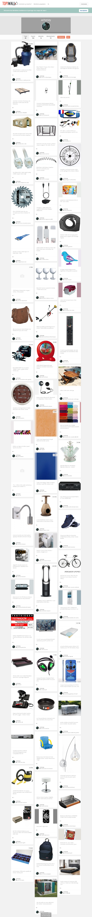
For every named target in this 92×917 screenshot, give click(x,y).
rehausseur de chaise (46, 768)
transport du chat (69, 310)
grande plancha (21, 647)
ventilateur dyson (45, 610)
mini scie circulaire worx (24, 223)
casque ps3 (44, 689)
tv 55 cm (67, 361)
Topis (25, 37)
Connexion (84, 4)
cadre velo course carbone (72, 587)
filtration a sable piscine (23, 80)
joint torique (20, 880)
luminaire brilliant (70, 787)
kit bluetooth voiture (46, 406)
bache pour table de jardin (72, 732)
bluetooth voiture (22, 802)
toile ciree (43, 491)
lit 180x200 (67, 893)
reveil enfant (44, 377)
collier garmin (68, 246)
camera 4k (20, 722)
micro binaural (45, 115)
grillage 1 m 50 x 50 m (70, 179)
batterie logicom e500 (46, 219)
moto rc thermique (46, 77)
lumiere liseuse (21, 544)
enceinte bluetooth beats (24, 607)
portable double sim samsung (73, 617)
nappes (43, 449)
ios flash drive (44, 259)
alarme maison (21, 576)
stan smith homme (70, 547)
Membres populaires (40, 4)
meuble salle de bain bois (71, 507)
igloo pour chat (45, 530)
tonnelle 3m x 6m (21, 143)
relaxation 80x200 (22, 112)
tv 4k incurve (44, 649)
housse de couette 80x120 (71, 437)
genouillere (20, 456)
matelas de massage (70, 77)
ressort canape (45, 179)
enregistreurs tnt (21, 261)
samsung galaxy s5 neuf (71, 693)
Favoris (33, 37)
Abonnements (51, 37)
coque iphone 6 (45, 835)
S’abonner (61, 37)
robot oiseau (68, 279)
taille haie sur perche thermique (73, 106)
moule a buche (45, 728)
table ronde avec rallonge (72, 399)
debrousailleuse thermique (48, 336)
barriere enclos (45, 153)
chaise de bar (44, 806)
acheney (18, 78)
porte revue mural (46, 560)
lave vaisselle (68, 475)
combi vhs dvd (21, 762)
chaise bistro (20, 418)
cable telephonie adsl (23, 182)
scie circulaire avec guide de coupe (26, 379)
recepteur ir (68, 141)
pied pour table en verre (47, 298)
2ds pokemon (68, 210)
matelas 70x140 (69, 656)
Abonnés (40, 37)
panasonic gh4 (21, 842)
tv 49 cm (19, 339)
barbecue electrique (70, 826)
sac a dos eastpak (46, 874)
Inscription (83, 10)
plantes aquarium (22, 300)
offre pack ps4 (68, 853)
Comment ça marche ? (25, 4)
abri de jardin (44, 912)
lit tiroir (19, 684)
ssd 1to (19, 495)
